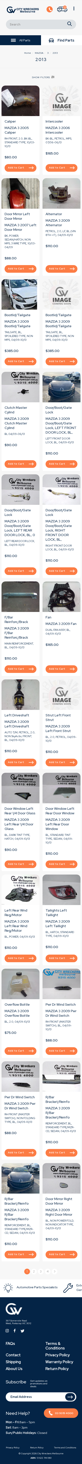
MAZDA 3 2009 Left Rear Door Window (58, 824)
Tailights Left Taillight (56, 912)
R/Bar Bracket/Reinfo (58, 1099)
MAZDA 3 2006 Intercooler (58, 130)
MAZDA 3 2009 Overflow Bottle (17, 1013)
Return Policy (57, 1368)
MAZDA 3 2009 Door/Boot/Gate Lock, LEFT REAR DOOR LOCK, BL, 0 (20, 528)
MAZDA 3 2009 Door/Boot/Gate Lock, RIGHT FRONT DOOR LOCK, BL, (59, 530)
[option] (33, 1288)
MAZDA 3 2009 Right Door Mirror (59, 1212)
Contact (13, 1355)
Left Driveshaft (17, 715)
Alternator (54, 214)
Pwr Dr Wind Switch (61, 1004)
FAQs (10, 1343)
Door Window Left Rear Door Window (60, 810)
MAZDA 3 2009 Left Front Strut (58, 728)
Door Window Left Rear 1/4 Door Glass (20, 810)
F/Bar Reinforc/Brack (16, 619)
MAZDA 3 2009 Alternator (58, 222)
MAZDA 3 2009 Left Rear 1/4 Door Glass (19, 824)
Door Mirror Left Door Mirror (17, 216)
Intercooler (54, 121)
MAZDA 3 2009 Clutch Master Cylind (17, 423)
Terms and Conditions (65, 1447)
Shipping (13, 1361)
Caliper (10, 121)
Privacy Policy (57, 1355)
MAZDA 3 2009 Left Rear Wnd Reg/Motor (17, 926)
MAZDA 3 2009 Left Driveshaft (17, 723)
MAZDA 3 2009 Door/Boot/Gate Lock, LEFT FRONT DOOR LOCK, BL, (61, 425)
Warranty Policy (59, 1361)
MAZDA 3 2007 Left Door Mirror (20, 227)
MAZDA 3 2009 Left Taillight (58, 923)
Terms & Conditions (55, 1346)
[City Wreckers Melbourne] (22, 10)
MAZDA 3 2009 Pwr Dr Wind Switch (61, 1013)
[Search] (69, 24)
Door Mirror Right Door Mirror (59, 1201)
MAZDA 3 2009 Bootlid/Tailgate (18, 323)
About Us (14, 1368)
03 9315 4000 (64, 1413)
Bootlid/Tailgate (18, 315)
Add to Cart (16, 167)
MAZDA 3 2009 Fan (61, 623)
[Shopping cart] (74, 10)
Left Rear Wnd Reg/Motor (16, 912)
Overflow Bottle (17, 1004)
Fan (48, 617)
